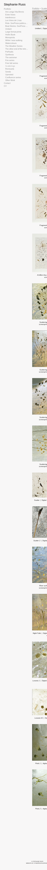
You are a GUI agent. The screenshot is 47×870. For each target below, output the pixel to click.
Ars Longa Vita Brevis (14, 12)
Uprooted (9, 74)
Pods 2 (38, 809)
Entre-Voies (10, 14)
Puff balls (9, 52)
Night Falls (37, 633)
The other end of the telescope (16, 49)
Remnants (9, 69)
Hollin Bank (10, 34)
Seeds (7, 71)
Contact (7, 83)
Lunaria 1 (36, 681)
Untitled (38, 28)
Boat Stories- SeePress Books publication (16, 26)
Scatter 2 (36, 541)
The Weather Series (13, 46)
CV (5, 86)
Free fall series (11, 63)
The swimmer (11, 57)
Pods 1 (38, 763)
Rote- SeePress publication (16, 23)
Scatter (37, 500)
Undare (8, 29)
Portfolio (8, 9)
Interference (11, 17)
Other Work (10, 80)
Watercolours (11, 43)
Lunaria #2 (39, 718)
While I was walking (14, 40)
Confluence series (13, 77)
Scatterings (10, 66)
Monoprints (10, 37)
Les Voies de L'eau (13, 20)
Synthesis (9, 54)
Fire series (9, 60)
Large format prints (14, 32)
